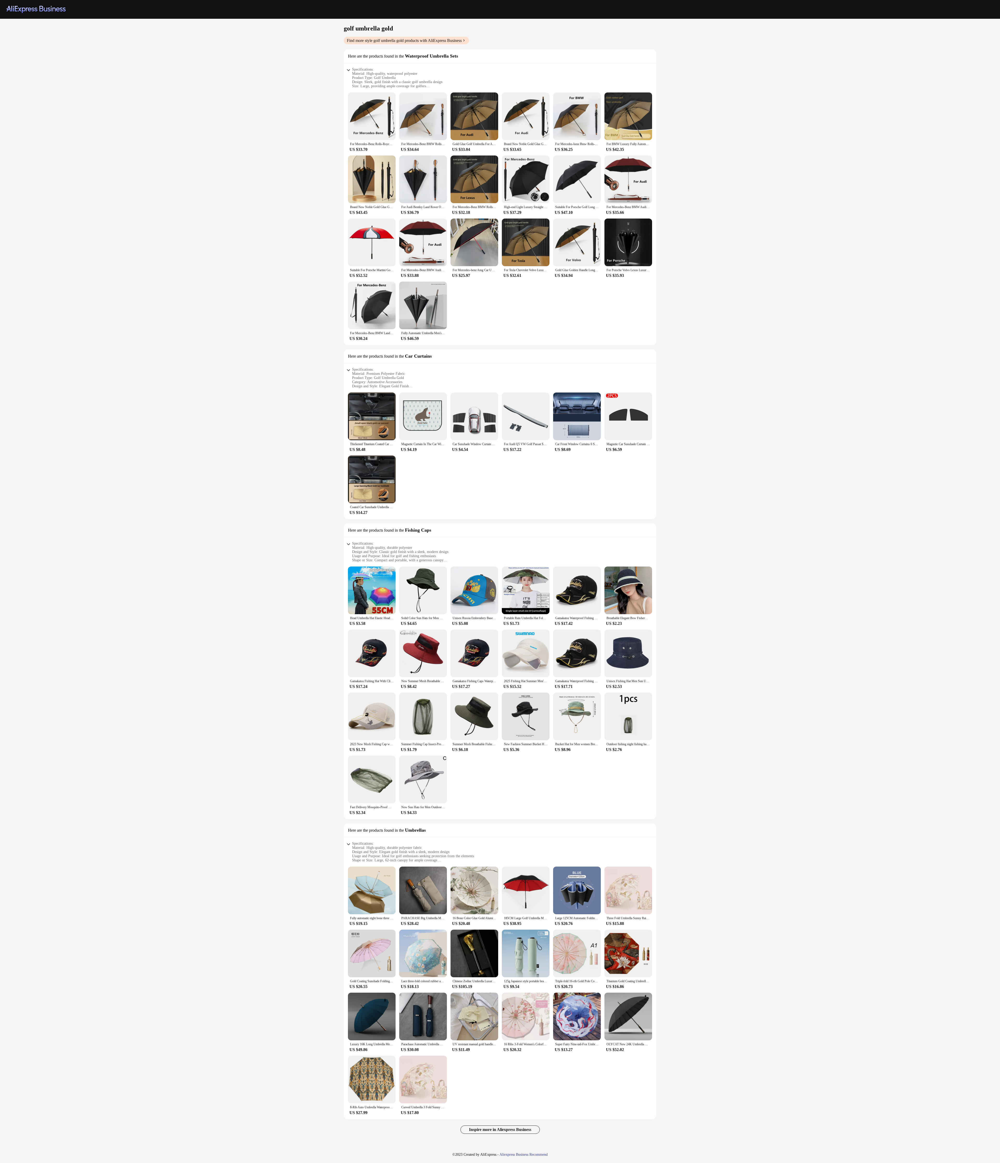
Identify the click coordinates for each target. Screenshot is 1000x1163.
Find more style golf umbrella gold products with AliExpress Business (404, 40)
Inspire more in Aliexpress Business (500, 1129)
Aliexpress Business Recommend (523, 1154)
